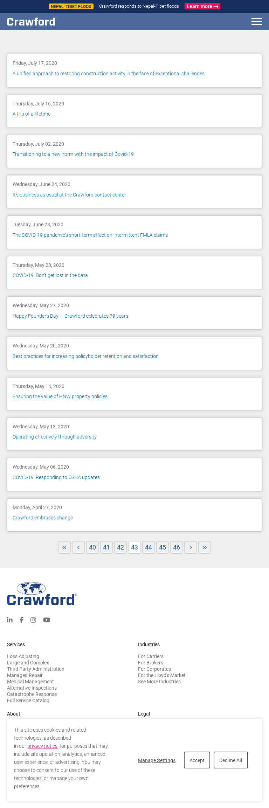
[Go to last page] (204, 547)
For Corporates (154, 669)
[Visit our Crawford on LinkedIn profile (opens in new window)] (10, 619)
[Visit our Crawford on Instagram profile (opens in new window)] (33, 619)
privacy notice (42, 746)
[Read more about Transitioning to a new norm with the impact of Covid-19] (134, 151)
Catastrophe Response (32, 694)
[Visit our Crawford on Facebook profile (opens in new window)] (21, 619)
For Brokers (150, 662)
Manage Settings (156, 760)
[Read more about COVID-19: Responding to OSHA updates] (134, 474)
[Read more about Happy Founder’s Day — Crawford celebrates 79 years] (134, 313)
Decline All (230, 760)
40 (92, 547)
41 (106, 547)
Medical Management (30, 681)
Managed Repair (25, 675)
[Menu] (256, 22)
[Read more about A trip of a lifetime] (134, 111)
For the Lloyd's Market (162, 675)
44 (148, 547)
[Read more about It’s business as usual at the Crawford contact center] (134, 191)
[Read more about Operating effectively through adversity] (134, 434)
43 (136, 549)
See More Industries (159, 681)
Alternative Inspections (32, 688)
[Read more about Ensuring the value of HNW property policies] (134, 394)
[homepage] (44, 21)
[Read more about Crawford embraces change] (134, 515)
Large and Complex (28, 662)
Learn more (199, 6)
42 (120, 547)
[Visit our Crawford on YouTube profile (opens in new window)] (46, 619)
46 (176, 547)
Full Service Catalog (28, 700)
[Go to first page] (64, 547)
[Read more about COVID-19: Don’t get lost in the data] (134, 272)
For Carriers (151, 656)
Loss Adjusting (23, 656)
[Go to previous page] (78, 547)
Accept (197, 760)
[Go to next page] (190, 547)
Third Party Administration (35, 669)
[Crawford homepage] (134, 593)
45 (162, 547)
